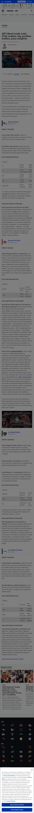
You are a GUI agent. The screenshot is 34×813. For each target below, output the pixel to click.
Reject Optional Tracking (17, 804)
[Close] (32, 770)
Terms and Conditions (9, 775)
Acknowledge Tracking (17, 809)
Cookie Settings (11, 801)
